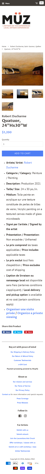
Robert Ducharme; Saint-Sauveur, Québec (25, 46)
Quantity (5, 139)
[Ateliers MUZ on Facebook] (19, 416)
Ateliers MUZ (30, 459)
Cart (41, 3)
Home (4, 46)
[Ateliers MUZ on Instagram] (25, 416)
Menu (7, 3)
